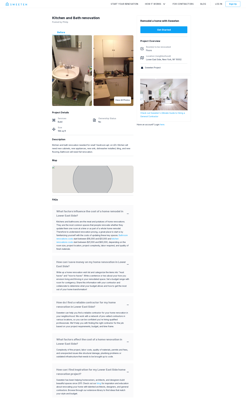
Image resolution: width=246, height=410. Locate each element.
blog (99, 383)
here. (162, 124)
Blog (203, 4)
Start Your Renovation (124, 4)
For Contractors (183, 4)
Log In (218, 4)
